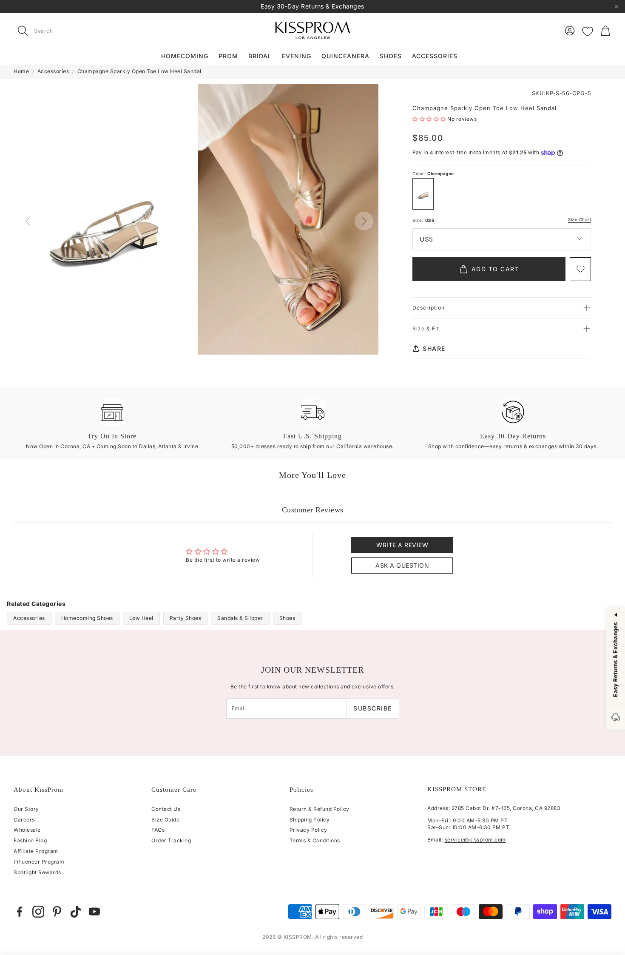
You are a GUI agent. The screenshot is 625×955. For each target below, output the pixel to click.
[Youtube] (94, 912)
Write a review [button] (402, 545)
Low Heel (141, 618)
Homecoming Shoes (87, 618)
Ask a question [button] (402, 565)
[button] (67, 30)
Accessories (53, 71)
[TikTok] (76, 912)
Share (434, 348)
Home (21, 71)
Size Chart (579, 219)
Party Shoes (186, 618)
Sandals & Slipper (240, 618)
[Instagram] (38, 912)
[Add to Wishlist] (580, 269)
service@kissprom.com (475, 839)
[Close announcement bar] (616, 6)
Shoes (287, 618)
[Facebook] (20, 912)
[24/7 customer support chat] (615, 718)
